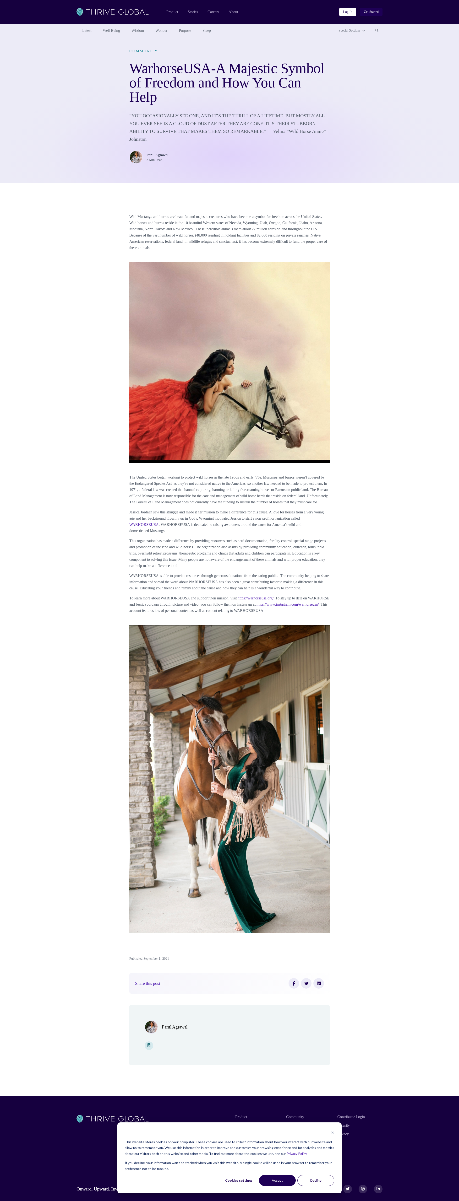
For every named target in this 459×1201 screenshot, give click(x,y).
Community (143, 51)
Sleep (206, 30)
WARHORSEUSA (144, 524)
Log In (347, 12)
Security (343, 1125)
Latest (86, 30)
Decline (316, 1180)
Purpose (185, 30)
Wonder (161, 30)
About (233, 12)
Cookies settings (238, 1180)
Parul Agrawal (157, 155)
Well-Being (111, 30)
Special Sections (349, 30)
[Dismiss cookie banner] (332, 1133)
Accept (277, 1180)
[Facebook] (294, 983)
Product (172, 12)
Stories (193, 12)
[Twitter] (306, 983)
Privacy (343, 1134)
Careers (213, 12)
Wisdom (137, 30)
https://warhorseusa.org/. (256, 598)
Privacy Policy (297, 1154)
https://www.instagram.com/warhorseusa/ (288, 604)
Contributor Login (351, 1117)
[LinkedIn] (318, 983)
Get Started (371, 12)
